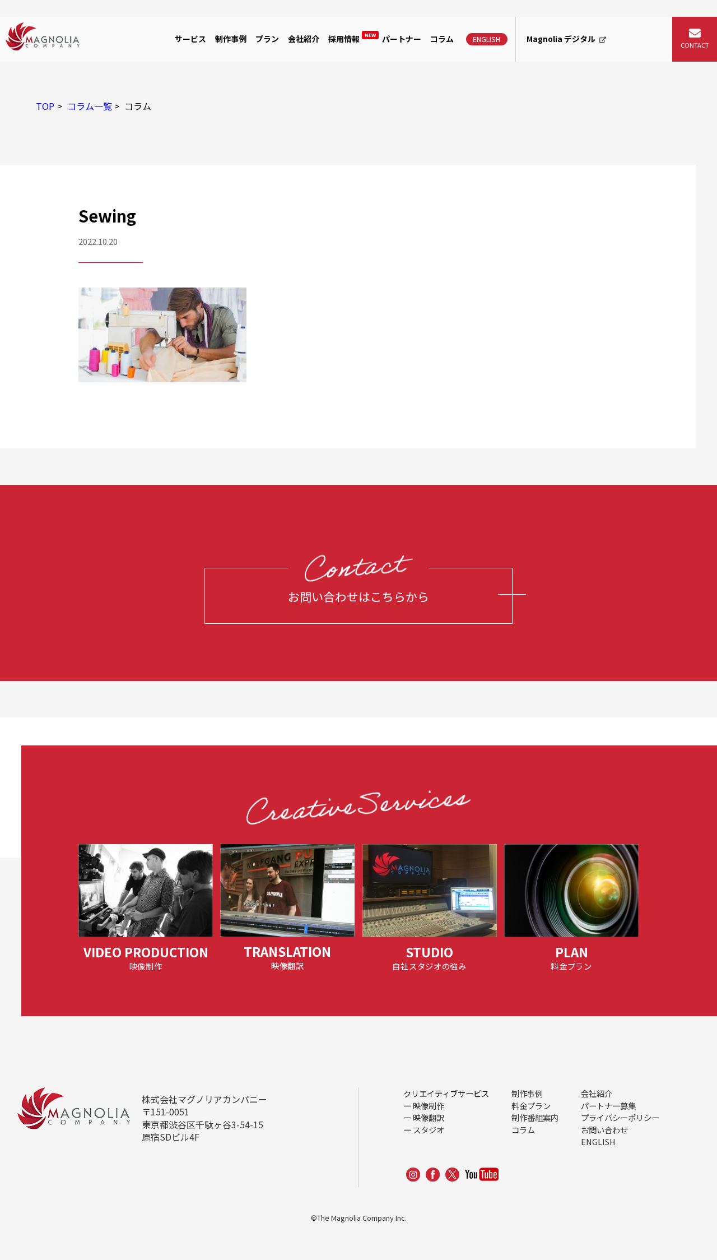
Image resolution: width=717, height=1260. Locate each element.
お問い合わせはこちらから (358, 596)
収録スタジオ (206, 126)
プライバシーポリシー (620, 1117)
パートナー (401, 38)
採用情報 (352, 38)
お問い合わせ (604, 1130)
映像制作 (197, 74)
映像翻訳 (428, 1117)
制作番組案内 (534, 1117)
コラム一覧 (89, 106)
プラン (267, 38)
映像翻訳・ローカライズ (228, 100)
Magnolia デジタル (561, 38)
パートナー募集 (608, 1105)
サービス (190, 38)
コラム (442, 38)
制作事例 (230, 38)
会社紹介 (303, 38)
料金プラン (531, 1105)
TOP (45, 106)
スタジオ (428, 1130)
